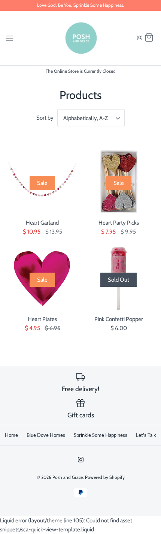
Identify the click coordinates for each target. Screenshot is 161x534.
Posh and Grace (67, 477)
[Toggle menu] (9, 37)
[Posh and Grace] (80, 38)
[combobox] (91, 118)
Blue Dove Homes (46, 435)
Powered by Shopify (105, 477)
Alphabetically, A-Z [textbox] (85, 118)
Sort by (45, 117)
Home (11, 435)
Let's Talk (146, 435)
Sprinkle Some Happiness (100, 435)
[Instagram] (80, 459)
